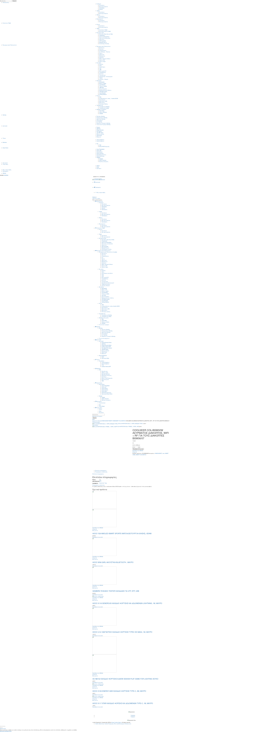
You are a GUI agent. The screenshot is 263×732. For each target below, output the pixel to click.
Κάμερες (101, 57)
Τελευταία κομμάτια (104, 338)
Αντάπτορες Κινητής (104, 43)
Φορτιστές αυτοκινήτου (107, 243)
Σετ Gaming (99, 121)
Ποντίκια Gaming (106, 329)
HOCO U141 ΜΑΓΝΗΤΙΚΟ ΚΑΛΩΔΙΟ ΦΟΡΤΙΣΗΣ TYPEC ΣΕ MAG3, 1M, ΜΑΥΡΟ (122, 632)
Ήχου (100, 65)
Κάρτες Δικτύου (100, 134)
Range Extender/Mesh (106, 345)
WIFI (100, 481)
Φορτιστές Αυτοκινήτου (104, 38)
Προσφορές (5, 171)
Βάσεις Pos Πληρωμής (107, 378)
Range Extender (100, 130)
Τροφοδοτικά (100, 105)
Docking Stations (103, 94)
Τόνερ (4, 138)
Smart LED (99, 150)
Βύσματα (99, 137)
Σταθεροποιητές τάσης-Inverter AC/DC (111, 306)
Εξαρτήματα (100, 19)
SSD (103, 319)
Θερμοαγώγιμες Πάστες (105, 90)
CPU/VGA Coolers (103, 91)
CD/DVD (101, 113)
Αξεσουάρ (99, 80)
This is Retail (102, 406)
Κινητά (98, 24)
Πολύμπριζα (102, 100)
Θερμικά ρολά (105, 379)
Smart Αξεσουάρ (100, 156)
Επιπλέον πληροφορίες (101, 470)
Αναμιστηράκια (103, 89)
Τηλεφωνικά (102, 75)
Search (14, 1)
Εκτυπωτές (101, 47)
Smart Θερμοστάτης (106, 392)
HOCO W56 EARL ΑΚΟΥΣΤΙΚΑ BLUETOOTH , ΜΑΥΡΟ (112, 562)
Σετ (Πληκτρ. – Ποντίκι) (104, 52)
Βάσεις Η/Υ (104, 289)
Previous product (96, 422)
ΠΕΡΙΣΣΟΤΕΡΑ (8, 731)
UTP (100, 68)
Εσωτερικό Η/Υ (102, 71)
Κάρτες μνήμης (105, 322)
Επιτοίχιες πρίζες (106, 311)
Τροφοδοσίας (102, 72)
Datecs (98, 165)
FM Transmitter (102, 41)
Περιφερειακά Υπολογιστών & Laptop (108, 252)
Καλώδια (99, 62)
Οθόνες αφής (105, 372)
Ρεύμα (98, 95)
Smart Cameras (100, 153)
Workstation (101, 8)
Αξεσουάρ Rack (105, 358)
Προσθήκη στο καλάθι (138, 449)
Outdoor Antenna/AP (106, 346)
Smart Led (104, 387)
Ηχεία (100, 53)
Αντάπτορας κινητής (106, 249)
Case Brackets (102, 93)
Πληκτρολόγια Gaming (102, 117)
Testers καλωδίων (106, 284)
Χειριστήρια (99, 120)
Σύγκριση (135, 452)
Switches (98, 128)
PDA (100, 145)
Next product (95, 425)
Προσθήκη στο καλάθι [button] (97, 537)
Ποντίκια (101, 49)
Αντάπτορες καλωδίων (107, 273)
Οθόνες (98, 14)
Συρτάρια (99, 168)
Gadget (100, 396)
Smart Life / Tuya (103, 483)
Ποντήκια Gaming (101, 116)
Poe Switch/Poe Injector (107, 348)
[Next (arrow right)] (1, 727)
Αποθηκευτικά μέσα (103, 317)
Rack (103, 357)
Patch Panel (99, 135)
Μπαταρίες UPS (103, 101)
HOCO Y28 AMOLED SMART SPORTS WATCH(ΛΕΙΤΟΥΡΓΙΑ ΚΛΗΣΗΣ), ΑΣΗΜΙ (121, 533)
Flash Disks (101, 110)
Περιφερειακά (100, 32)
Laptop (98, 10)
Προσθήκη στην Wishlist (138, 450)
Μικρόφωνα (102, 56)
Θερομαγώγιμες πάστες (108, 298)
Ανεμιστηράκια (105, 296)
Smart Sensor (100, 152)
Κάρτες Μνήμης (103, 112)
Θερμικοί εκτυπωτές (107, 375)
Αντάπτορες (102, 67)
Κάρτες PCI (102, 60)
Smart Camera (105, 389)
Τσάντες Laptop (103, 86)
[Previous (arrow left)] (0, 727)
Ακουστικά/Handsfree (106, 242)
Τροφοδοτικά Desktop (104, 106)
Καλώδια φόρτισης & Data (108, 239)
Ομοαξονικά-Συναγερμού (108, 283)
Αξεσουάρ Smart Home (107, 394)
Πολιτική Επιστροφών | (119, 723)
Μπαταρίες (102, 102)
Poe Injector (99, 131)
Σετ (102, 257)
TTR (103, 365)
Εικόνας (101, 64)
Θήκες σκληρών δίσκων (104, 58)
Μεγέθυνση (95, 469)
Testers (101, 78)
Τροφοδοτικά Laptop (104, 108)
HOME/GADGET (105, 420)
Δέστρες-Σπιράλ (106, 285)
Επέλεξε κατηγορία (97, 416)
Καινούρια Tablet (103, 30)
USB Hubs (101, 87)
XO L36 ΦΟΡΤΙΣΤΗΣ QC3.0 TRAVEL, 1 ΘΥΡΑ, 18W (127, 426)
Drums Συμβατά (100, 141)
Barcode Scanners (106, 374)
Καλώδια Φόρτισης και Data (106, 34)
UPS (100, 97)
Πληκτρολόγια (102, 50)
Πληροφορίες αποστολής (101, 472)
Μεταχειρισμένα (103, 6)
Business (5, 142)
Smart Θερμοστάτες (101, 154)
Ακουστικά (101, 54)
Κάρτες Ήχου (102, 61)
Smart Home (5, 148)
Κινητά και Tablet (7, 23)
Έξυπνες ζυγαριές (106, 400)
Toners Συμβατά (105, 362)
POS (100, 370)
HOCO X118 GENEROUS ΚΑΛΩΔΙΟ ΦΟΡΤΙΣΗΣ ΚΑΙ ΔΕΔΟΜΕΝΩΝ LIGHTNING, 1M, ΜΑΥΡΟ (127, 603)
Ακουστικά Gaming (101, 119)
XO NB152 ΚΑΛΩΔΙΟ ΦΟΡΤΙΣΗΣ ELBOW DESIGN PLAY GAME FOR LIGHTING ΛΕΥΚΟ (125, 679)
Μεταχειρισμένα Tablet (105, 31)
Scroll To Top (3, 728)
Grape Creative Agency (116, 722)
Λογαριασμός (98, 178)
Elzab (98, 167)
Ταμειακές (5, 164)
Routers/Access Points (106, 342)
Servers (101, 9)
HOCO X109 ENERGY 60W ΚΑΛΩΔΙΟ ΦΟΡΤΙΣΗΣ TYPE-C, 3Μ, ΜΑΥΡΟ (119, 691)
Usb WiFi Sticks (100, 132)
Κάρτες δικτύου (105, 350)
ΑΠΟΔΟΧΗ (2, 731)
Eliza (100, 405)
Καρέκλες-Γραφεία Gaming (103, 123)
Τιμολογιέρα (102, 403)
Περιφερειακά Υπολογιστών (10, 45)
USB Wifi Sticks (105, 349)
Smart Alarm (104, 391)
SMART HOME (112, 420)
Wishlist (4, 173)
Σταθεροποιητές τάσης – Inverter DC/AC (108, 98)
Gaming (4, 115)
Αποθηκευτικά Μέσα (101, 109)
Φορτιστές (101, 39)
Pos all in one (105, 371)
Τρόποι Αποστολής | (100, 723)
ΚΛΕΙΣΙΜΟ (6, 175)
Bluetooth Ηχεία (103, 42)
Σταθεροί (99, 4)
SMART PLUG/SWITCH (120, 420)
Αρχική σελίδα (96, 420)
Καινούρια (101, 5)
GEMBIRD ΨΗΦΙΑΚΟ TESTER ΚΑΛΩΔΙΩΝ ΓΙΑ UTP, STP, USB (115, 591)
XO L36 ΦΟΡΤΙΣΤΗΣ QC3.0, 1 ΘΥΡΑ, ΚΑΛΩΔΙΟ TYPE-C (130, 423)
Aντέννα (101, 73)
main (101, 420)
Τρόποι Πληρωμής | (109, 723)
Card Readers (102, 84)
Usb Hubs (104, 295)
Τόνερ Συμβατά (100, 139)
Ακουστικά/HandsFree (104, 36)
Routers (98, 127)
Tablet (98, 28)
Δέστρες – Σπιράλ (103, 79)
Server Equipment (103, 355)
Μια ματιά (95, 530)
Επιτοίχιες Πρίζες (103, 104)
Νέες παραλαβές (7, 169)
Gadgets (98, 157)
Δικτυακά (5, 126)
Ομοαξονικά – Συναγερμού (105, 76)
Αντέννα (104, 280)
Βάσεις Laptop (102, 83)
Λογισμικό (5, 163)
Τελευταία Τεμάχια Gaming (103, 124)
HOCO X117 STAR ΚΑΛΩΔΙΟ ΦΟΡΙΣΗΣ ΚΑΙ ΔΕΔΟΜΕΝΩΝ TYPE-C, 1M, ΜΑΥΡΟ (122, 703)
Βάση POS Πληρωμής (104, 146)
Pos (97, 143)
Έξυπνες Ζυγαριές (103, 161)
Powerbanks (102, 35)
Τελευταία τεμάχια (104, 324)
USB (100, 69)
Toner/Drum (101, 361)
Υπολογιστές (6, 2)
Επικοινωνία (128, 723)
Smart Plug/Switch (100, 149)
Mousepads (101, 82)
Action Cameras (102, 160)
